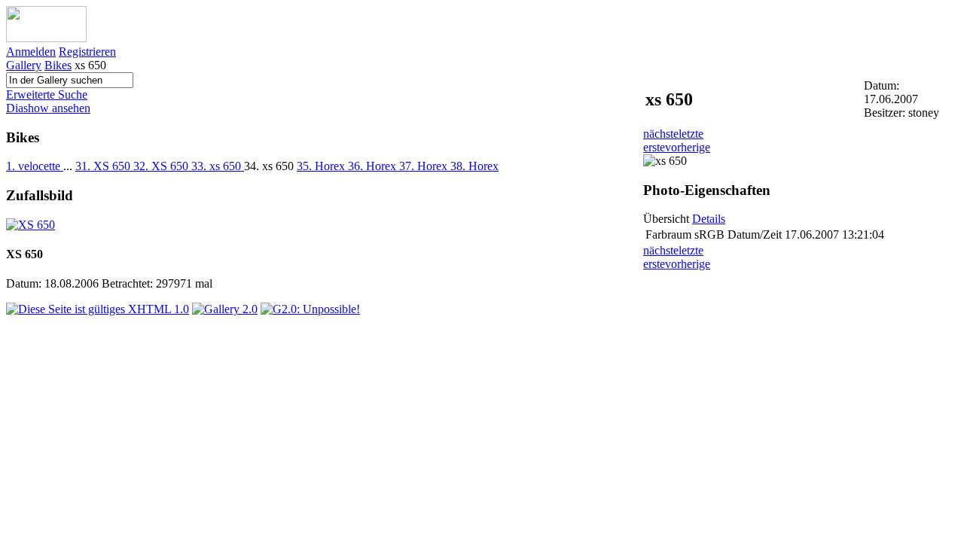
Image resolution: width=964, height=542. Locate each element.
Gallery (23, 65)
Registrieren (87, 51)
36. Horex (373, 166)
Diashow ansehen (48, 108)
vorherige (687, 147)
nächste (661, 133)
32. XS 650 (162, 166)
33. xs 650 (217, 166)
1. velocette (34, 166)
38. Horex (474, 166)
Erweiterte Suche (46, 94)
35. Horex (322, 166)
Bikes (58, 65)
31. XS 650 (104, 166)
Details (708, 218)
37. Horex (424, 166)
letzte (691, 133)
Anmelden (31, 51)
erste (654, 147)
